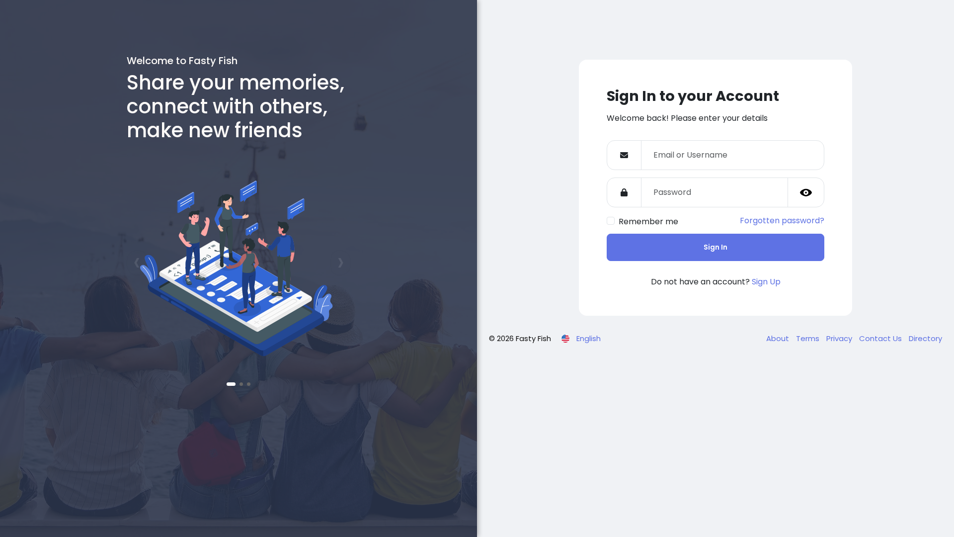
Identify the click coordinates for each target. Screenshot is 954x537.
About (778, 338)
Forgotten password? (782, 220)
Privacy (840, 338)
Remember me (648, 221)
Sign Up (766, 281)
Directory (925, 338)
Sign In (715, 247)
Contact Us (881, 338)
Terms (808, 338)
